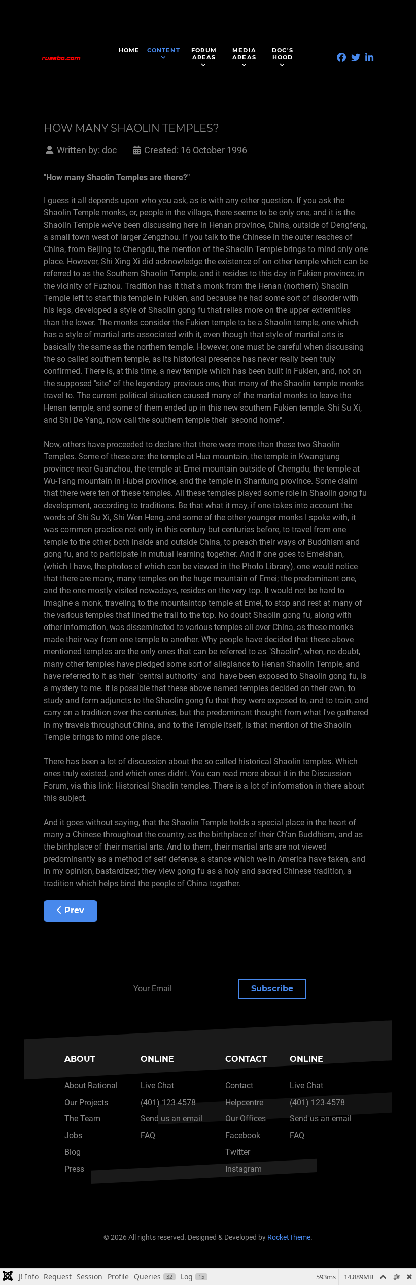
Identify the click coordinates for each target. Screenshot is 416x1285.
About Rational (91, 1085)
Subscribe (272, 988)
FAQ (148, 1135)
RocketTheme (288, 1237)
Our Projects (86, 1102)
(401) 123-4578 (168, 1102)
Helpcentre (244, 1102)
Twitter (237, 1152)
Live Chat (157, 1085)
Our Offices (245, 1118)
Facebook (242, 1135)
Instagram (243, 1169)
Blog (72, 1152)
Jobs (73, 1135)
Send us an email (171, 1118)
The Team (82, 1118)
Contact (239, 1085)
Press (74, 1169)
